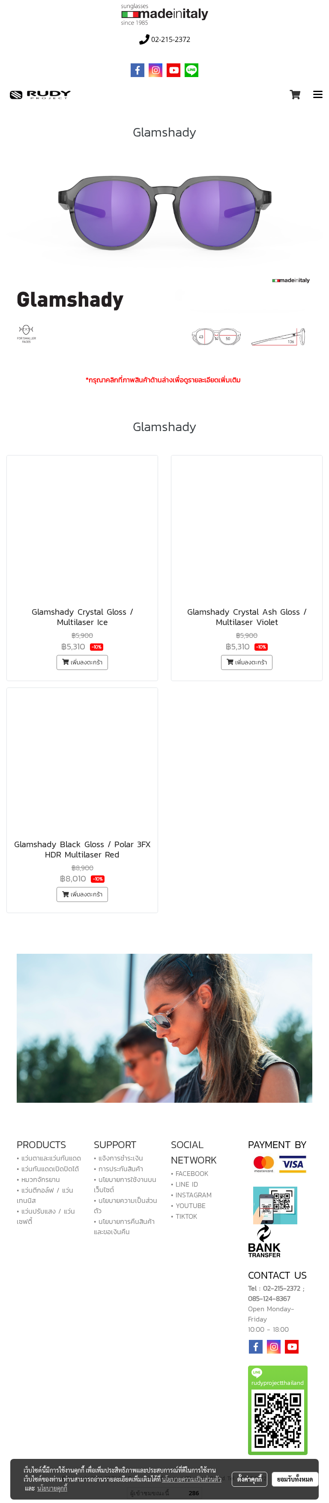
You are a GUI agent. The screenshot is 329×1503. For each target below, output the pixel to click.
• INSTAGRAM (191, 1195)
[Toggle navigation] (317, 95)
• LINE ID (184, 1184)
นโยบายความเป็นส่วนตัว (191, 1479)
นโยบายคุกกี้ (52, 1488)
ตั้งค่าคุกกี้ (249, 1479)
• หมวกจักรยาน (38, 1179)
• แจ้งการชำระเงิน (118, 1158)
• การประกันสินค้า (118, 1169)
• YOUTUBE (188, 1205)
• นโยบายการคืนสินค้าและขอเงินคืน (124, 1226)
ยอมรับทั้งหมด (295, 1479)
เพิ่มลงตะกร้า (85, 662)
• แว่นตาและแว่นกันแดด (49, 1158)
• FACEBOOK (190, 1173)
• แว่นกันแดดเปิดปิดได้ (48, 1169)
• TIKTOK (184, 1216)
